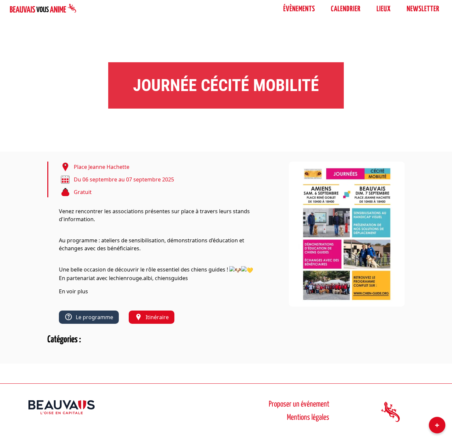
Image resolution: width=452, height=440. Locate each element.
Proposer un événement (299, 404)
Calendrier (346, 9)
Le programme (94, 317)
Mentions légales (308, 417)
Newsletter (423, 9)
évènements (299, 9)
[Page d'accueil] (43, 9)
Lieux (384, 9)
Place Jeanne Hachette (101, 167)
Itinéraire (157, 317)
